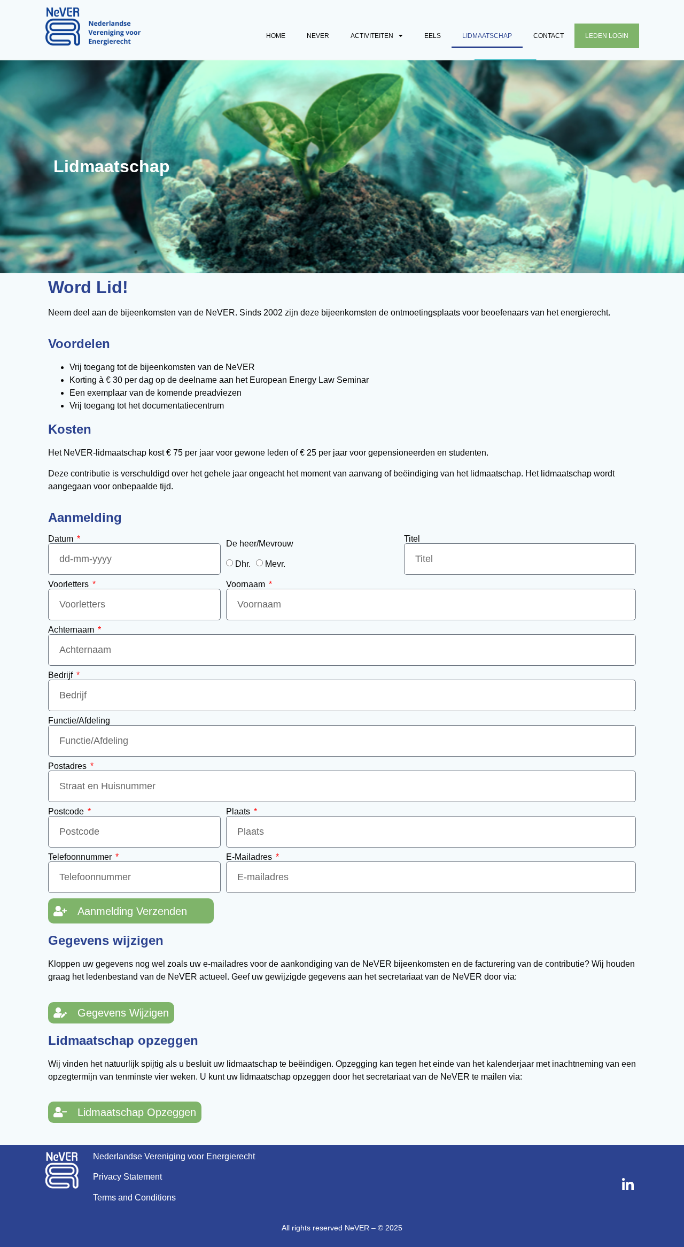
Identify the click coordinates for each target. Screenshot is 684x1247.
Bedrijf (61, 675)
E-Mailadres (250, 857)
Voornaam (246, 584)
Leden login (606, 36)
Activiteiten (372, 36)
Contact (548, 36)
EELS (432, 36)
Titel (412, 539)
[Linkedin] (628, 1185)
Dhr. (243, 563)
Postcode (67, 811)
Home (275, 36)
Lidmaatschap (487, 36)
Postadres (68, 766)
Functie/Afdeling (79, 721)
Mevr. (275, 563)
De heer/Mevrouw (259, 544)
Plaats (239, 811)
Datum (61, 539)
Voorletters (69, 584)
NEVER (318, 36)
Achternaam (72, 630)
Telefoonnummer (81, 857)
